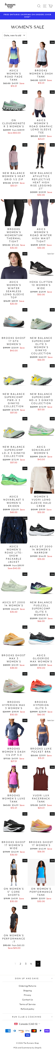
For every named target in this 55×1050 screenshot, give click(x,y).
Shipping (27, 990)
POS (15, 1047)
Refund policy (27, 1009)
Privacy (27, 995)
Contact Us (27, 999)
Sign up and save (27, 978)
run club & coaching (26, 1017)
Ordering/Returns (27, 986)
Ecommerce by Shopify (32, 1047)
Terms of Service (27, 1004)
